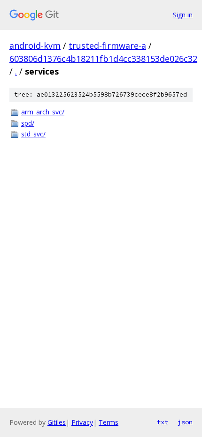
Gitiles (56, 422)
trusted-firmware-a (107, 45)
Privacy (82, 422)
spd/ (27, 123)
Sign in (183, 14)
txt (162, 422)
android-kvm (35, 45)
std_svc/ (33, 133)
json (185, 422)
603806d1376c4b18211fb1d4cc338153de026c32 (103, 58)
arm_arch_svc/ (42, 111)
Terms (108, 422)
